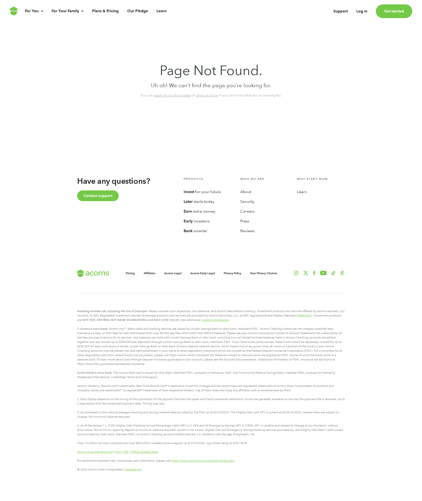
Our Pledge (137, 11)
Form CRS (121, 452)
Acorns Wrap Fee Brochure (95, 452)
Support (340, 11)
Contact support (98, 195)
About (245, 191)
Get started (394, 11)
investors (197, 221)
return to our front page (172, 95)
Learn (162, 11)
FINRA (300, 315)
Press (244, 221)
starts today (199, 201)
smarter (195, 231)
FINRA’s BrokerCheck (144, 452)
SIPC (309, 315)
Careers (247, 211)
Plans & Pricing (105, 11)
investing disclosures (215, 320)
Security (247, 201)
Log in (361, 11)
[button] (342, 273)
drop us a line (207, 95)
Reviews (247, 231)
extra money (199, 211)
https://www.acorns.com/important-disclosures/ (202, 460)
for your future (202, 191)
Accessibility (133, 469)
